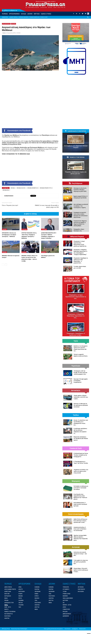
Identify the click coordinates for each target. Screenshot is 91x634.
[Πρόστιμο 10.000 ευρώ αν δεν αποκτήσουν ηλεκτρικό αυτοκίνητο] (67, 406)
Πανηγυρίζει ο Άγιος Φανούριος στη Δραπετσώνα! (79, 231)
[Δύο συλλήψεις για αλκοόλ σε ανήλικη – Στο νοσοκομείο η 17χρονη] (67, 206)
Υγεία (76, 341)
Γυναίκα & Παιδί (76, 448)
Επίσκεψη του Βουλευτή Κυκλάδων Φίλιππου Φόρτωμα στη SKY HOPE (80, 190)
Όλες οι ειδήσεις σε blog (9, 10)
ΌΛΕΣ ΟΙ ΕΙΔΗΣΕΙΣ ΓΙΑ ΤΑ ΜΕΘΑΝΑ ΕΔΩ (16, 154)
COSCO (42, 17)
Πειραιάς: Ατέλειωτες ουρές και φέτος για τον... (75, 172)
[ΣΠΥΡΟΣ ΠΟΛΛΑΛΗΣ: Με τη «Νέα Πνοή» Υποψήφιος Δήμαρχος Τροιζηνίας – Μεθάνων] (30, 224)
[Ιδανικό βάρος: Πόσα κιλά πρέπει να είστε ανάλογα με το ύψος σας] (67, 571)
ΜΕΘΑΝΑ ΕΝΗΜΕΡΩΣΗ (32, 188)
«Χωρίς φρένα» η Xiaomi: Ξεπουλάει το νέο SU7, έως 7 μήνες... (81, 397)
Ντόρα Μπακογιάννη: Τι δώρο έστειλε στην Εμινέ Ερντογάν (80, 504)
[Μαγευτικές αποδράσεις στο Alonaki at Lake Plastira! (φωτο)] (67, 439)
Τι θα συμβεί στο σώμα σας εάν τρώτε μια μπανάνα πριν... (81, 562)
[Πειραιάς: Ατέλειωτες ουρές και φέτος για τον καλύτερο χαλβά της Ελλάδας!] (75, 165)
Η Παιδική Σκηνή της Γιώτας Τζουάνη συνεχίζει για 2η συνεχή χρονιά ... (81, 455)
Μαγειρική (76, 481)
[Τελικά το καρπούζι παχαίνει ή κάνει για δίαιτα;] (67, 357)
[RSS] (79, 14)
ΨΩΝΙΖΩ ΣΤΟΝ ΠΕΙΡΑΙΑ (77, 157)
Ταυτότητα (67, 629)
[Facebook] (73, 14)
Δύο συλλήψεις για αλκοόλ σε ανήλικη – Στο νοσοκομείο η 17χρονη (81, 206)
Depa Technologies (22, 629)
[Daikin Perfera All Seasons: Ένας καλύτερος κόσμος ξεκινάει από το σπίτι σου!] (67, 521)
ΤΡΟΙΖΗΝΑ (24, 229)
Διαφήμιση (75, 629)
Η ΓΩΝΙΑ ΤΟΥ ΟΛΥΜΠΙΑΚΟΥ (72, 279)
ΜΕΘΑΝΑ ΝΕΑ (6, 190)
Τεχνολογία (75, 366)
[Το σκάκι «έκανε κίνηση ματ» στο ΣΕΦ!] (67, 269)
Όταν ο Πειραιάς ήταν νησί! (10, 205)
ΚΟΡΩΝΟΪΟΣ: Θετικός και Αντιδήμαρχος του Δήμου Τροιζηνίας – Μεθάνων (9, 234)
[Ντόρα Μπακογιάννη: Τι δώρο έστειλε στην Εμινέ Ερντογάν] (67, 505)
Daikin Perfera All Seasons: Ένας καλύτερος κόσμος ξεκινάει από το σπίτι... (80, 521)
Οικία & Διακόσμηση (75, 514)
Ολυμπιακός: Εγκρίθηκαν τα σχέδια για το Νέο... (76, 334)
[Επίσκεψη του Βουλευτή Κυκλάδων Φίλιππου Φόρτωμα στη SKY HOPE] (67, 190)
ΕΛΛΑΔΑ (23, 14)
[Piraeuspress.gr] (45, 5)
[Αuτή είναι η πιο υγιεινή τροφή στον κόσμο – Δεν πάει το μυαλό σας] (67, 554)
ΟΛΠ (46, 17)
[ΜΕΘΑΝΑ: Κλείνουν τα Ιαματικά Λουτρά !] (11, 247)
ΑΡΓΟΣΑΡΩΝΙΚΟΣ (14, 14)
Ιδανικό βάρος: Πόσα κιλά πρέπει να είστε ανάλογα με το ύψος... (81, 570)
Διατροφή (76, 547)
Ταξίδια (76, 415)
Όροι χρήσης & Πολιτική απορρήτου (53, 629)
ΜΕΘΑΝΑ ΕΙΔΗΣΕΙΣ (21, 188)
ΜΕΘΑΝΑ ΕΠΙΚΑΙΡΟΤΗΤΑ (46, 188)
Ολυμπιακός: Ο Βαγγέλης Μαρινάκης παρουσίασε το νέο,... (76, 316)
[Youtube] (85, 14)
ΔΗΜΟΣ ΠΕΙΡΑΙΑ (13, 17)
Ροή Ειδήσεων (77, 183)
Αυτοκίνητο (75, 390)
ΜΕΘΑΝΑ (13, 23)
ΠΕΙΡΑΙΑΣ (5, 14)
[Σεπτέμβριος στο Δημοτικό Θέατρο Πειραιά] (75, 139)
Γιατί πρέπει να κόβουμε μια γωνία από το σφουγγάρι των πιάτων (81, 488)
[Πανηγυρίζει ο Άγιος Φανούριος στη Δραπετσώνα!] (67, 231)
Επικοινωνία (82, 629)
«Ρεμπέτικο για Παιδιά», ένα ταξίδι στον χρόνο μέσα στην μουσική (81, 471)
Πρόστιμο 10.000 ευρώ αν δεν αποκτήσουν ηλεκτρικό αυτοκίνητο (81, 405)
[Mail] (76, 14)
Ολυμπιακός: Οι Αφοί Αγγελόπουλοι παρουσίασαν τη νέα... (75, 296)
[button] (88, 19)
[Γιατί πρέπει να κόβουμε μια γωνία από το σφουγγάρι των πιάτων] (67, 488)
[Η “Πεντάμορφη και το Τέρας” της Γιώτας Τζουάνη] (67, 464)
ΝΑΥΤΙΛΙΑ (37, 14)
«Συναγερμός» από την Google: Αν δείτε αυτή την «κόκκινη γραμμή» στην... (80, 372)
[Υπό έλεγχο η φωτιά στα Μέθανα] (50, 247)
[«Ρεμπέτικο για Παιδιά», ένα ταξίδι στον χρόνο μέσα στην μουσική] (67, 472)
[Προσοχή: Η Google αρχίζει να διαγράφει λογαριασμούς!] (67, 381)
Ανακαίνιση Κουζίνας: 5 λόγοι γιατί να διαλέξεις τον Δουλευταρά (80, 529)
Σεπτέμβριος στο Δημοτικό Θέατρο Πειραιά (76, 146)
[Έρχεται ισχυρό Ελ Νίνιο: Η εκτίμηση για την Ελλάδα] (67, 198)
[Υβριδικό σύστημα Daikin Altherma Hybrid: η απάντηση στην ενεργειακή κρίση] (67, 538)
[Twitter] (82, 14)
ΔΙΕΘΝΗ (29, 14)
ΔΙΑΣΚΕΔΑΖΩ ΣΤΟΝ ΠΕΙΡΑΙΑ (77, 131)
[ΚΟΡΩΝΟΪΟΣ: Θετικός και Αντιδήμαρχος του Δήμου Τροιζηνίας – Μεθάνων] (11, 224)
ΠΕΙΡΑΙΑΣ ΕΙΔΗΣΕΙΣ (23, 17)
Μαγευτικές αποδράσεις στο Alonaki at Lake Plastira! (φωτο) (81, 438)
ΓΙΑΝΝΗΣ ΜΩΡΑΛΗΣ (34, 17)
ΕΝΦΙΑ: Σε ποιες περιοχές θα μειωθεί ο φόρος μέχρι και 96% (47, 206)
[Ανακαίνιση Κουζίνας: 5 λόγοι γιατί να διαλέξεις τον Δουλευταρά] (67, 529)
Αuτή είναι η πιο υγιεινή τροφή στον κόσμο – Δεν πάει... (80, 554)
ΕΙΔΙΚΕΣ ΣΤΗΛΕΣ (46, 14)
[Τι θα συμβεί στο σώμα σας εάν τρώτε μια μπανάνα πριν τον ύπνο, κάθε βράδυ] (67, 562)
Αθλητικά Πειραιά (77, 236)
